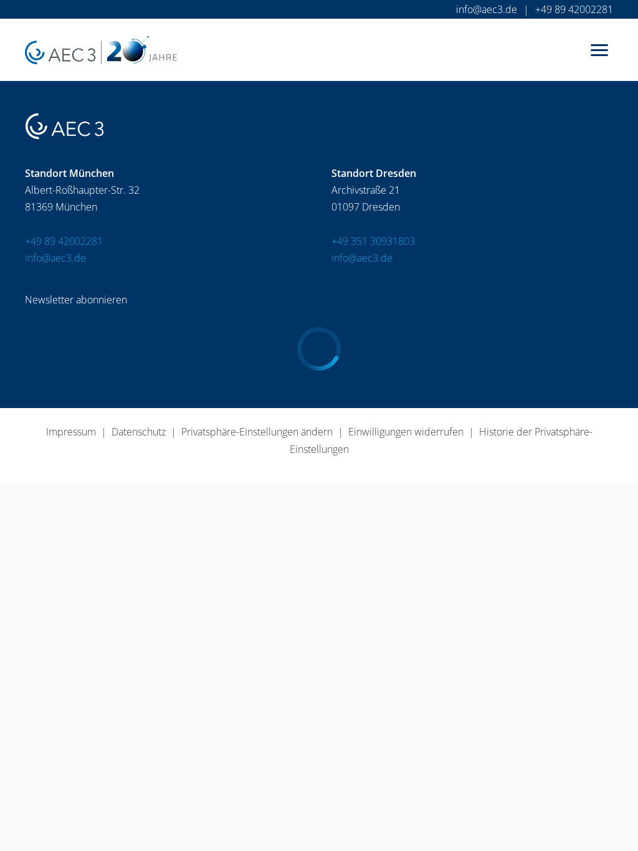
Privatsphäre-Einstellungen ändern (257, 432)
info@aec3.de (486, 9)
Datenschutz (139, 432)
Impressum (71, 432)
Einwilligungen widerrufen (406, 432)
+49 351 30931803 (373, 241)
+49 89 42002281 (574, 9)
